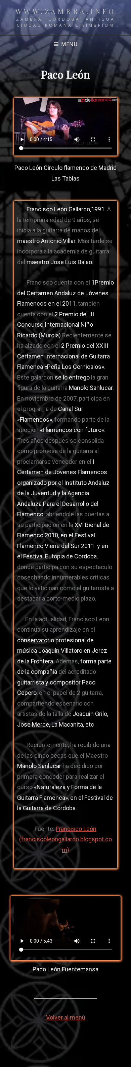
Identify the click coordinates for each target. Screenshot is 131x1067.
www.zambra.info (65, 11)
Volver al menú (65, 1017)
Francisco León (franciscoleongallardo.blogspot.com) (65, 839)
